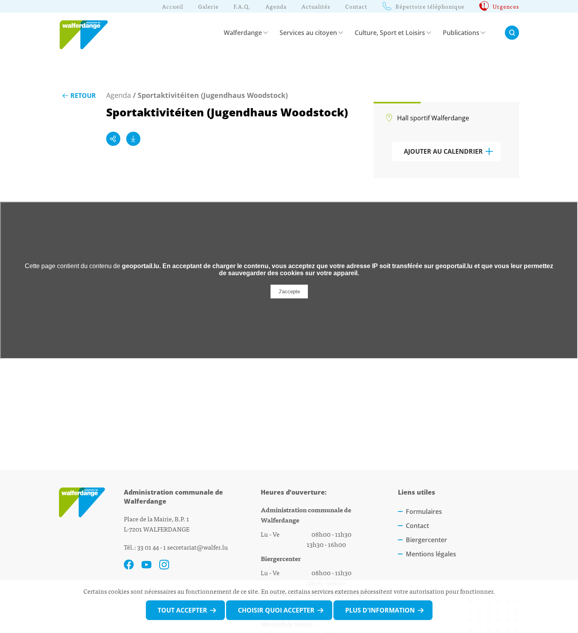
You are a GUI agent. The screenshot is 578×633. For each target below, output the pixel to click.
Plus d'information (380, 610)
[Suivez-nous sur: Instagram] (164, 565)
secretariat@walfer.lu (197, 547)
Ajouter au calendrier (443, 151)
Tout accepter (182, 610)
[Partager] (113, 139)
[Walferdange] (87, 32)
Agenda (118, 95)
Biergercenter (426, 539)
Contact (417, 525)
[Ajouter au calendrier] (133, 139)
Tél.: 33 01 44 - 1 (145, 547)
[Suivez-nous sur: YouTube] (146, 565)
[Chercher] (512, 33)
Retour (83, 95)
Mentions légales (431, 554)
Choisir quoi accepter (276, 610)
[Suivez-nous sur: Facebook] (129, 565)
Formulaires (424, 511)
